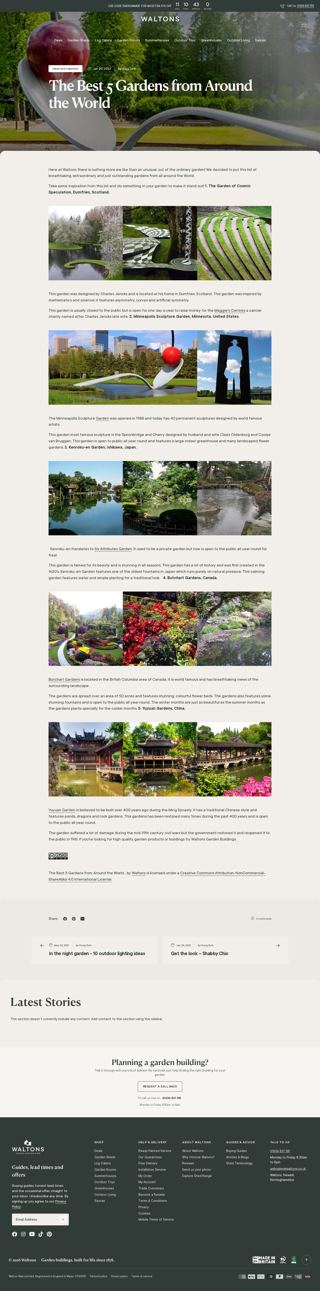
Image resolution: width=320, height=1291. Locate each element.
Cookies (144, 1213)
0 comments (263, 918)
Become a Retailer (151, 1194)
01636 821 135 (305, 6)
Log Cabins (102, 1163)
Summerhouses (105, 1176)
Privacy (143, 1207)
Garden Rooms (105, 1169)
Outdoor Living (105, 1194)
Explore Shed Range (197, 1176)
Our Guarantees (150, 1157)
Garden (102, 418)
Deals (98, 1151)
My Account (147, 1182)
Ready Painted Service (154, 1151)
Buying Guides (236, 1151)
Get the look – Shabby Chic (200, 953)
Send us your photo (196, 1169)
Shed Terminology (239, 1163)
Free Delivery (147, 1163)
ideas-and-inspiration (65, 68)
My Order (145, 1176)
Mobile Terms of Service (156, 1219)
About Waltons (193, 1151)
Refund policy (98, 1276)
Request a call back (160, 1086)
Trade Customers (151, 1188)
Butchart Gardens (64, 679)
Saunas (99, 1201)
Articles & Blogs (237, 1157)
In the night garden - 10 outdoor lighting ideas (97, 953)
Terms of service (141, 1276)
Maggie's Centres (229, 310)
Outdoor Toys (104, 1182)
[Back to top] (306, 1260)
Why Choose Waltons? (198, 1157)
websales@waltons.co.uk (288, 1168)
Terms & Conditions (152, 1201)
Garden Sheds (104, 1157)
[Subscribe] (62, 1219)
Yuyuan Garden (62, 810)
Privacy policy (119, 1276)
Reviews (188, 1163)
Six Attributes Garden (113, 549)
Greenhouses (104, 1188)
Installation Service (152, 1169)
